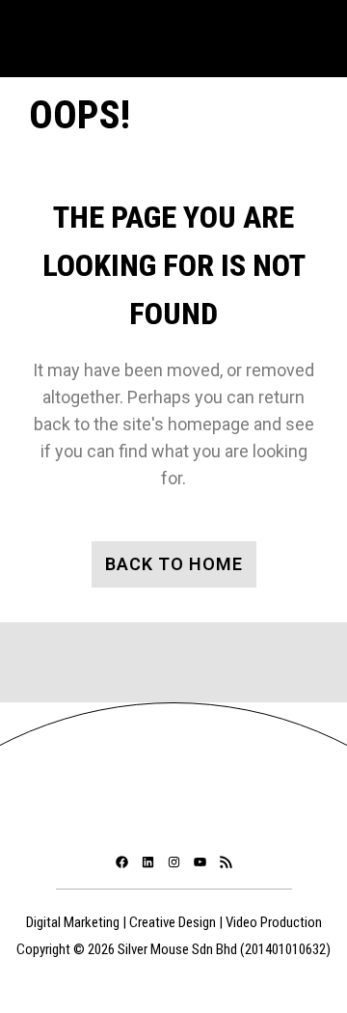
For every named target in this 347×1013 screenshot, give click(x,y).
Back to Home (174, 564)
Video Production (274, 922)
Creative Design (172, 922)
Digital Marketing (73, 922)
